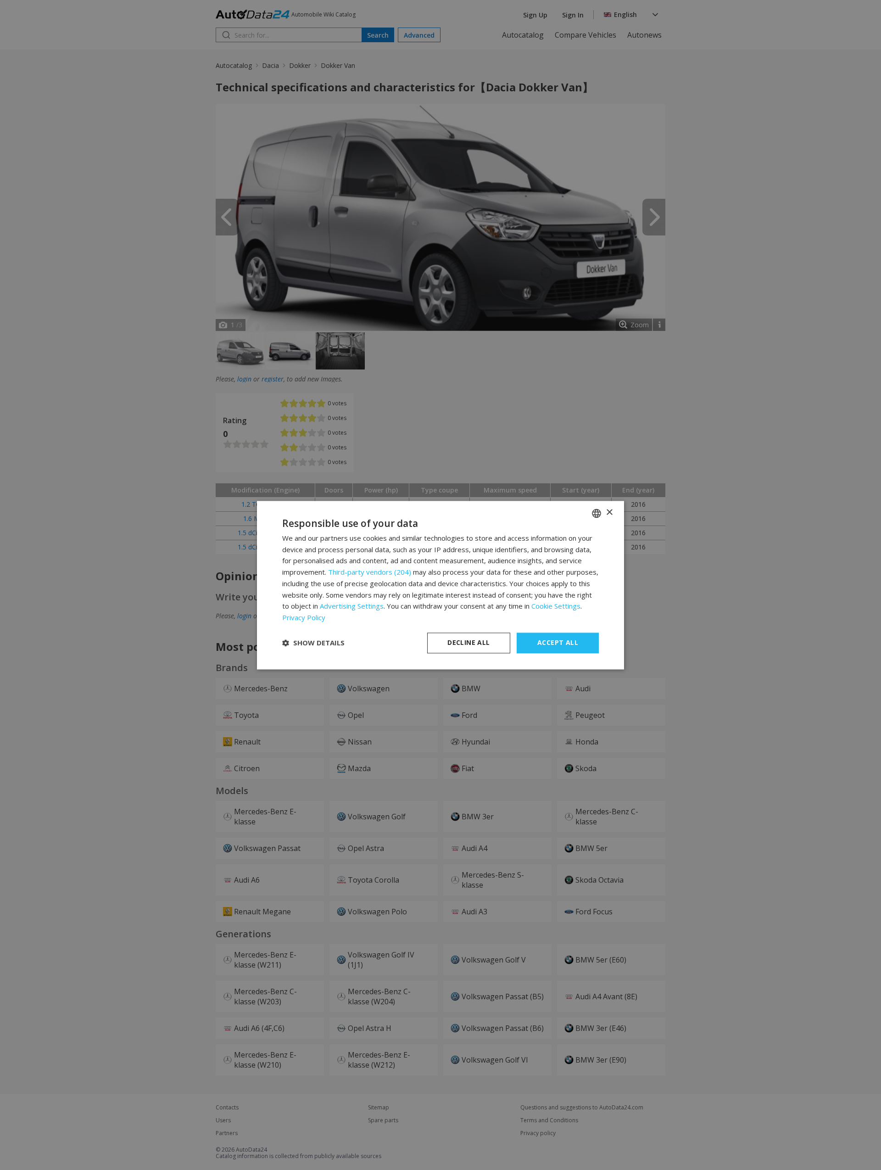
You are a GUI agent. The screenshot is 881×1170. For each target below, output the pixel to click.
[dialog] (440, 585)
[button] (313, 643)
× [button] (609, 512)
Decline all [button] (468, 642)
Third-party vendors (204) (369, 572)
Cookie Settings (555, 606)
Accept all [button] (557, 642)
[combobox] (596, 513)
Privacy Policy (303, 617)
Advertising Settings (352, 606)
